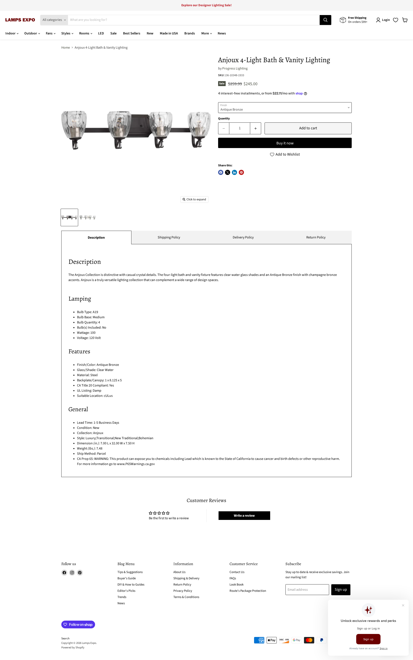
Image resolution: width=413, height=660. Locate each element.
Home (65, 47)
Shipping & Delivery (186, 578)
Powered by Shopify (72, 647)
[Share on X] (227, 172)
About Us (179, 572)
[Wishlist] (395, 20)
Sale (113, 33)
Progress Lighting (235, 68)
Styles (66, 33)
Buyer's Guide (126, 578)
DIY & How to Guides (130, 584)
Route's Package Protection (248, 591)
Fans (49, 33)
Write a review (244, 515)
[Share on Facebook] (220, 172)
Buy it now (285, 143)
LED (101, 33)
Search (65, 638)
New (150, 33)
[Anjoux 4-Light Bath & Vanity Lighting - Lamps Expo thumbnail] (69, 217)
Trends (121, 597)
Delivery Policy (243, 237)
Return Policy (315, 237)
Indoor (10, 33)
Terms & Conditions (186, 597)
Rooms (84, 33)
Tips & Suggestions (130, 572)
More (205, 33)
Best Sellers (131, 33)
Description (96, 237)
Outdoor (31, 33)
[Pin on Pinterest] (241, 172)
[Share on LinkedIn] (234, 172)
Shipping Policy (169, 237)
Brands (189, 33)
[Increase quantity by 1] (255, 128)
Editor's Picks (126, 591)
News (222, 33)
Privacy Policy (182, 591)
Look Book (236, 584)
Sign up (341, 589)
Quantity (224, 118)
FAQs (233, 578)
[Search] (325, 20)
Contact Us (237, 572)
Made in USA (169, 33)
